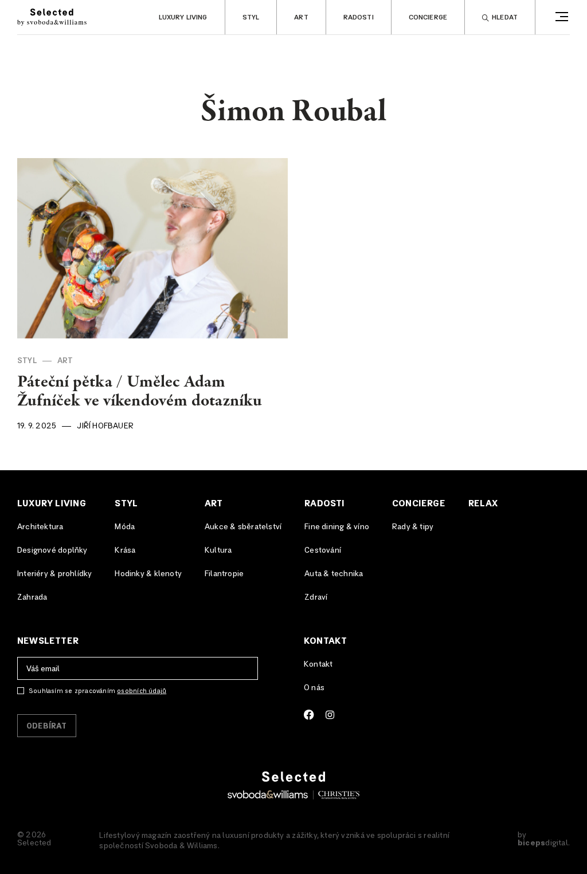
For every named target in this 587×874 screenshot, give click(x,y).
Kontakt (325, 640)
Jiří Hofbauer (105, 426)
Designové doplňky (52, 550)
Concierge (428, 17)
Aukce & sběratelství (243, 527)
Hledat (505, 17)
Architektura (40, 527)
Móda (125, 527)
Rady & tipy (412, 527)
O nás (314, 688)
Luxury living (183, 17)
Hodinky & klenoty (148, 574)
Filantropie (224, 574)
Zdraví (315, 597)
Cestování (322, 550)
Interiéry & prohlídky (54, 574)
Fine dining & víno (336, 527)
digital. (544, 843)
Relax (483, 503)
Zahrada (32, 597)
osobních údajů (141, 691)
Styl (251, 17)
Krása (125, 550)
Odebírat (46, 726)
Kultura (218, 550)
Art (301, 17)
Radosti (358, 17)
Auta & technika (333, 574)
